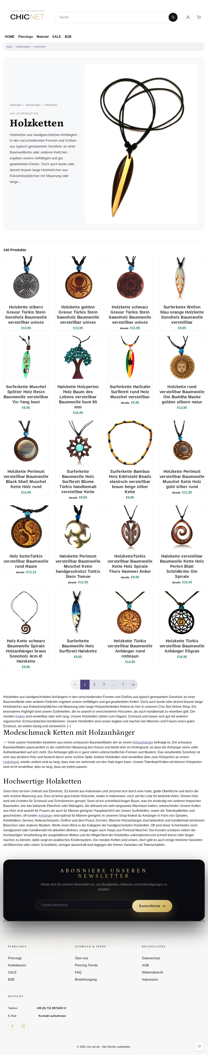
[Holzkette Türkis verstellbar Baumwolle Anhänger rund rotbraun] (130, 612)
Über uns (81, 958)
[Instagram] (23, 1026)
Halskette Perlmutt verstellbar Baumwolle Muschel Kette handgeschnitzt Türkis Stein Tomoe (78, 566)
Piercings (25, 36)
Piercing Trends (86, 965)
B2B (68, 36)
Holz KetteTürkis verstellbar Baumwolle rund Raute (26, 561)
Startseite (15, 104)
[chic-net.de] (27, 16)
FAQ (78, 972)
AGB (145, 965)
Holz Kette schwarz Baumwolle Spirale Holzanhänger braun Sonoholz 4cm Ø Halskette (26, 651)
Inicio (9, 46)
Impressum (150, 979)
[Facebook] (12, 1026)
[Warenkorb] (199, 17)
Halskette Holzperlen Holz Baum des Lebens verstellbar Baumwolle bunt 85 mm (78, 396)
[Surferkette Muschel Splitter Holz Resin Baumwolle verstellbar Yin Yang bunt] (26, 358)
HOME (10, 36)
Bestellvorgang (86, 979)
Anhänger (45, 815)
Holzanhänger (143, 742)
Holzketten (40, 46)
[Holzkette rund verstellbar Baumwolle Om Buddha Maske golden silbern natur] (182, 358)
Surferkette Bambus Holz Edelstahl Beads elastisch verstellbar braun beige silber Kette (130, 481)
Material (43, 36)
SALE (56, 36)
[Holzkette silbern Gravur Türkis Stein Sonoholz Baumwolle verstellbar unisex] (26, 278)
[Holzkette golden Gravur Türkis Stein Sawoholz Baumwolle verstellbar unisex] (78, 278)
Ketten (20, 716)
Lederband (11, 762)
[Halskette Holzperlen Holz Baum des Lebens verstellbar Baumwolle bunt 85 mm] (78, 358)
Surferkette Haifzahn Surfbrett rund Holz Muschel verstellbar (130, 391)
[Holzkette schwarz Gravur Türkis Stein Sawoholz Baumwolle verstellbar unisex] (130, 278)
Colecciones (23, 46)
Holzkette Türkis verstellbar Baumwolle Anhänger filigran (182, 646)
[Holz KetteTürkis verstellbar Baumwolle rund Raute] (26, 527)
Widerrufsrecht (152, 972)
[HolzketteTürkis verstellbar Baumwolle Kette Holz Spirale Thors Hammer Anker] (130, 527)
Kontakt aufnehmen (52, 1015)
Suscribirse (149, 906)
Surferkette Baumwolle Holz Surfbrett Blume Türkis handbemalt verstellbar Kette (77, 481)
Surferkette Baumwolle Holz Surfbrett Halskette (78, 646)
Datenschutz (151, 958)
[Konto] (188, 17)
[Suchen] (173, 17)
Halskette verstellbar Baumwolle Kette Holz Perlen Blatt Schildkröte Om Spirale (182, 566)
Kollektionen (17, 965)
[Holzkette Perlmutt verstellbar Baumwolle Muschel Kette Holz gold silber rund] (182, 443)
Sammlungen (33, 104)
